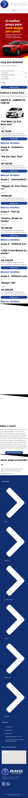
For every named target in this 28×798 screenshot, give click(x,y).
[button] (14, 10)
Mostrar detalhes (10, 143)
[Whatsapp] (8, 784)
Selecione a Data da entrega (7, 74)
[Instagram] (3, 784)
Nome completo (5, 78)
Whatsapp (3, 82)
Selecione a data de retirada (7, 71)
